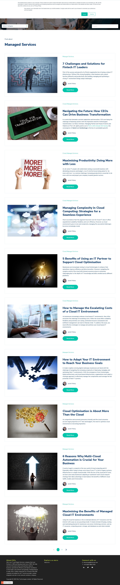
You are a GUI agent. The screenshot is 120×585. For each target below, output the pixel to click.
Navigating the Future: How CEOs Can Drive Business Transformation (87, 112)
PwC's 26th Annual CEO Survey (98, 126)
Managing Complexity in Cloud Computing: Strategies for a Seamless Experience (83, 211)
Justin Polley (72, 84)
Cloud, (65, 104)
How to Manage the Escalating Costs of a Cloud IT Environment (87, 309)
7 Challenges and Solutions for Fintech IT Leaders (84, 65)
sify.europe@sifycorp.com (90, 562)
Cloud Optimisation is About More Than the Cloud (86, 412)
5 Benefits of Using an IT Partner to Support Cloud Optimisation (87, 260)
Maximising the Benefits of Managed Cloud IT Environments (87, 513)
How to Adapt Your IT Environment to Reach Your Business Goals (86, 361)
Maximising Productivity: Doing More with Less (88, 162)
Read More (70, 90)
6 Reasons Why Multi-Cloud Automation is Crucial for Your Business (83, 459)
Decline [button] (92, 14)
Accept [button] (84, 14)
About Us (47, 562)
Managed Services (68, 57)
